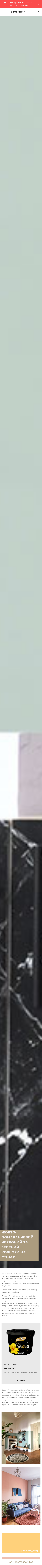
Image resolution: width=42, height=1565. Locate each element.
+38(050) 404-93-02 (23, 1562)
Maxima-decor (16, 12)
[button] (3, 11)
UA (38, 12)
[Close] (39, 4)
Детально (21, 1380)
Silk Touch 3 (10, 1368)
